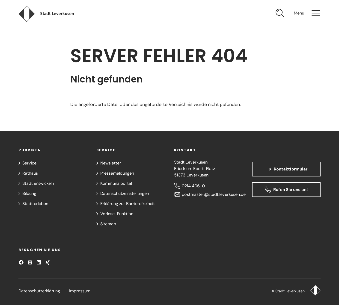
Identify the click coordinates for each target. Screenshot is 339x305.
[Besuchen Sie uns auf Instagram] (30, 262)
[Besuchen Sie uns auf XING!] (47, 262)
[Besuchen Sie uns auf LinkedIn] (39, 262)
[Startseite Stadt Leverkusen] (315, 291)
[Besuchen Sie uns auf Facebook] (21, 262)
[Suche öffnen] (280, 14)
